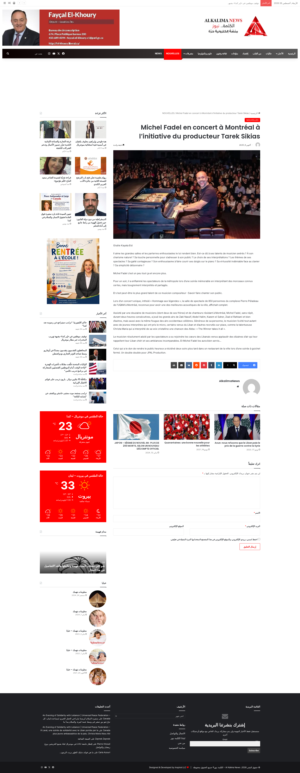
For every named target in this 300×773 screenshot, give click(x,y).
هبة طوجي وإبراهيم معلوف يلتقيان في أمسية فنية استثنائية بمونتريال (90, 143)
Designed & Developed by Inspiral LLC (167, 767)
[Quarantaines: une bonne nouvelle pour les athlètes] (187, 427)
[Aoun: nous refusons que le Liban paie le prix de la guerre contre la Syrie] (237, 427)
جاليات (269, 53)
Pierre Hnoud (103, 744)
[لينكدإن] (219, 365)
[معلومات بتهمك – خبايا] (97, 637)
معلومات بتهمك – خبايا (76, 630)
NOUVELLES (172, 53)
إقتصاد (245, 53)
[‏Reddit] (196, 365)
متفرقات (189, 53)
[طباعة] (174, 365)
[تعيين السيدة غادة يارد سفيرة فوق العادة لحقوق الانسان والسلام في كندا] (55, 202)
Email (225, 739)
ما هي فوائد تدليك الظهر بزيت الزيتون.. (76, 752)
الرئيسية (291, 53)
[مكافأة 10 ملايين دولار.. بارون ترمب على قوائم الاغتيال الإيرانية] (97, 383)
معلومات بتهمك (80, 592)
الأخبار (280, 53)
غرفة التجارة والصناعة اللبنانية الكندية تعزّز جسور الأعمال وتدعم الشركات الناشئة (56, 145)
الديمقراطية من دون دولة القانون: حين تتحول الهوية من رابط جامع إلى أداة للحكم (91, 222)
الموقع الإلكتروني (176, 526)
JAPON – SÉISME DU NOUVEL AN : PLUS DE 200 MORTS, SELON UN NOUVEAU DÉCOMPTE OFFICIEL (136, 445)
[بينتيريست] (204, 365)
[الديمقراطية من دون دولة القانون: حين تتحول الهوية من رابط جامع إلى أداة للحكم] (90, 204)
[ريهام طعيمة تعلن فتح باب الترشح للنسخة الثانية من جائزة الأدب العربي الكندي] (90, 166)
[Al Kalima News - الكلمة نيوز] (250, 26)
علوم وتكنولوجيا (205, 53)
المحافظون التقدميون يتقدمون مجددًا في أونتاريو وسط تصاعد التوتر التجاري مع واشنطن (65, 352)
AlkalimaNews (229, 381)
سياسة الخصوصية (177, 748)
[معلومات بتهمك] (97, 599)
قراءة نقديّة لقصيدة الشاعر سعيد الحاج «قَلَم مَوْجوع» (56, 179)
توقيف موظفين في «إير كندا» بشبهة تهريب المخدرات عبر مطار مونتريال (228, 3)
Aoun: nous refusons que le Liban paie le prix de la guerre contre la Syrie (237, 444)
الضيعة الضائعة (84, 738)
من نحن (181, 743)
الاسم (257, 513)
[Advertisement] (150, 85)
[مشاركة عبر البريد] (181, 365)
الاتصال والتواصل (177, 733)
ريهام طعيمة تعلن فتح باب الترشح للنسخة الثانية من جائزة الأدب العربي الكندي (91, 181)
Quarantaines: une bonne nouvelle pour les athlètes (187, 444)
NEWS (158, 53)
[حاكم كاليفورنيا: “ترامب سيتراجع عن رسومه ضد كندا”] (97, 327)
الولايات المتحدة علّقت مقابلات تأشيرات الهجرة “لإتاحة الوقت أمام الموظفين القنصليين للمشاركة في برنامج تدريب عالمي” (65, 367)
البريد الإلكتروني (252, 526)
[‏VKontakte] (189, 365)
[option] (73, 556)
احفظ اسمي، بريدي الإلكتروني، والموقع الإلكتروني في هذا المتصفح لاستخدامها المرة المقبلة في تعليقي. (214, 539)
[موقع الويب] (238, 386)
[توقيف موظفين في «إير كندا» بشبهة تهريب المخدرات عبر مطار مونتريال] (97, 341)
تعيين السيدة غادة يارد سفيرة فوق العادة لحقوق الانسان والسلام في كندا (56, 217)
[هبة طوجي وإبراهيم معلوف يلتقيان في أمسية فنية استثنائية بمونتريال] (90, 129)
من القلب (257, 53)
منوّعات (234, 53)
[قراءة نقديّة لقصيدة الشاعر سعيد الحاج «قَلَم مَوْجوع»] (55, 166)
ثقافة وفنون (221, 53)
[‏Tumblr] (211, 365)
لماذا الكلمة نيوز (178, 738)
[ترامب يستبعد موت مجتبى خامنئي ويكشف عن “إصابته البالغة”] (97, 397)
